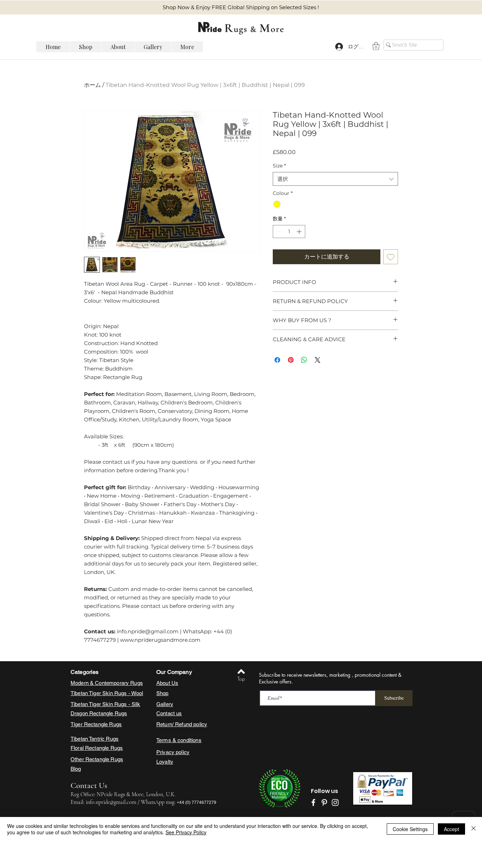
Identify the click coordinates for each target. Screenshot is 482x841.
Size (279, 165)
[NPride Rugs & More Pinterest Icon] (324, 802)
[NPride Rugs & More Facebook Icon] (313, 802)
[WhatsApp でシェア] (304, 360)
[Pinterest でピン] (291, 360)
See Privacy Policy (185, 832)
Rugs (121, 713)
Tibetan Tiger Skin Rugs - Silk (105, 704)
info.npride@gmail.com (111, 802)
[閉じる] (473, 829)
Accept (451, 829)
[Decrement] (278, 231)
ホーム (92, 85)
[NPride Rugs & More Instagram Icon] (335, 802)
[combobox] (335, 179)
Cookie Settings (410, 829)
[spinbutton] (289, 231)
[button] (376, 46)
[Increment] (299, 231)
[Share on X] (317, 360)
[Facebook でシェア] (277, 360)
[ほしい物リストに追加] (390, 256)
